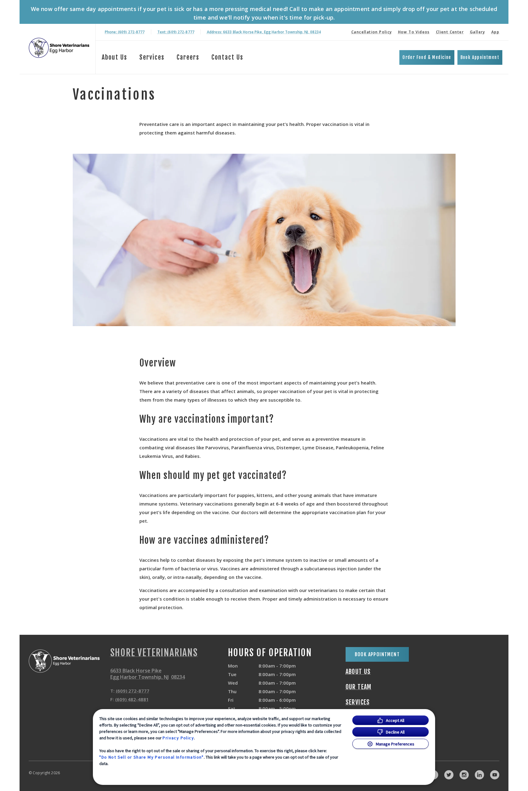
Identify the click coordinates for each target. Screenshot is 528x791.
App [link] (495, 32)
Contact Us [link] (227, 57)
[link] (59, 48)
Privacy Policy (178, 738)
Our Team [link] (359, 687)
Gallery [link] (477, 32)
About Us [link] (358, 672)
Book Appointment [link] (479, 57)
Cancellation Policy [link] (371, 32)
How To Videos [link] (414, 32)
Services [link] (151, 57)
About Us (114, 57)
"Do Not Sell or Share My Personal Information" (151, 757)
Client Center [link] (450, 32)
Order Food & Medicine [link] (426, 57)
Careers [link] (188, 57)
